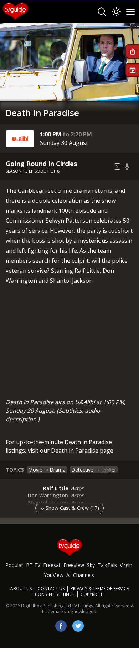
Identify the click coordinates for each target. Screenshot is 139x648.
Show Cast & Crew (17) (72, 507)
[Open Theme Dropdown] (116, 11)
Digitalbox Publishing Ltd (46, 606)
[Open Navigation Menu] (130, 11)
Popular (14, 565)
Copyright (92, 594)
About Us (21, 589)
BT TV (33, 565)
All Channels (80, 575)
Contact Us (51, 589)
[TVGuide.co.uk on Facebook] (61, 626)
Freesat (52, 565)
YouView (53, 575)
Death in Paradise (74, 450)
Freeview (73, 565)
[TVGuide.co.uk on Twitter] (78, 626)
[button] (132, 51)
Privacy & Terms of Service (100, 589)
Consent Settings (54, 594)
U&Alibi (85, 402)
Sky (91, 565)
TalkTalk (107, 565)
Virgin (126, 565)
